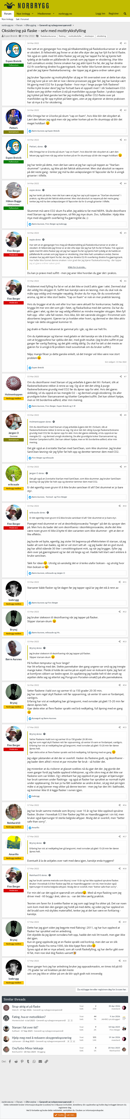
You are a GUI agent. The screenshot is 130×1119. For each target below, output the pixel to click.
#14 (124, 685)
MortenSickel (18, 1020)
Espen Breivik (10, 36)
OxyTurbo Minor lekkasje (27, 1048)
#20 (124, 961)
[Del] (121, 43)
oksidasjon (89, 36)
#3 (125, 140)
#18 (124, 869)
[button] (32, 14)
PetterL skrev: (36, 146)
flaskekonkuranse (48, 36)
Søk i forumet (22, 19)
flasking (62, 36)
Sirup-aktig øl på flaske (26, 1006)
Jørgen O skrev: (37, 473)
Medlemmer (44, 14)
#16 (124, 805)
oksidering (101, 36)
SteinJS (15, 1010)
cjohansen (16, 1041)
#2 (125, 110)
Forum (8, 14)
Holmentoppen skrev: (40, 421)
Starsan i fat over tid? (25, 1027)
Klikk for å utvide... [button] (77, 267)
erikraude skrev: (37, 512)
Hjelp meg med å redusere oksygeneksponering (41, 1037)
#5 (125, 233)
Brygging (41, 1052)
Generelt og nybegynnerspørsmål (47, 1010)
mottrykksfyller (75, 36)
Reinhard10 (17, 1052)
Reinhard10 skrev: (38, 875)
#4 (125, 183)
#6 (125, 281)
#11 (124, 582)
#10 (124, 506)
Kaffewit (15, 1031)
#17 (124, 837)
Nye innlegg (23, 14)
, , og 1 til (53, 406)
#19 (124, 922)
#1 (125, 43)
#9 (125, 467)
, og (49, 224)
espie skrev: (35, 190)
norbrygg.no (65, 14)
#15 (124, 727)
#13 (124, 642)
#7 (125, 377)
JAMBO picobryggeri (110, 1019)
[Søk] (125, 14)
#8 (125, 415)
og (46, 131)
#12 (124, 612)
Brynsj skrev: (35, 648)
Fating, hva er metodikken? (29, 1017)
